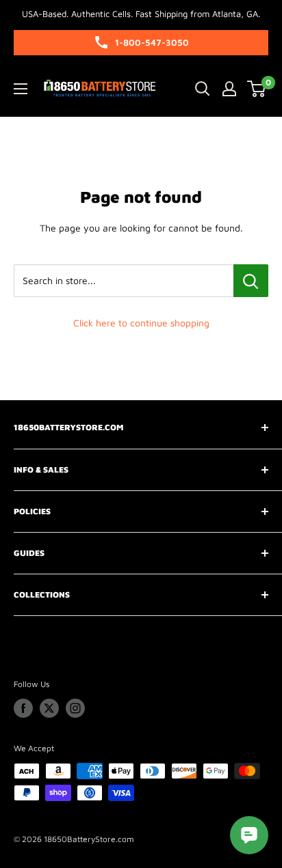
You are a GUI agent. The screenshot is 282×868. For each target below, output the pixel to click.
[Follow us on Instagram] (75, 708)
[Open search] (202, 88)
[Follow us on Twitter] (49, 708)
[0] (257, 89)
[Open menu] (20, 88)
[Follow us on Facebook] (23, 708)
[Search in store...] (250, 280)
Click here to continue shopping (141, 322)
